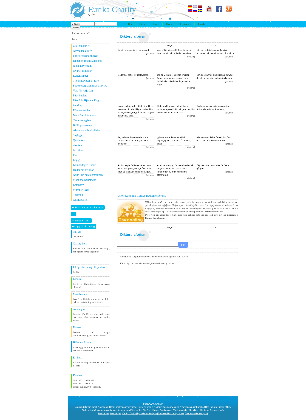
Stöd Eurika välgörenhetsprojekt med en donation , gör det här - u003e (154, 256)
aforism (140, 36)
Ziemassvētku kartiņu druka (171, 413)
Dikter (125, 36)
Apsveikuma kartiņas (147, 413)
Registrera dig (185, 24)
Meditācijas (103, 413)
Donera (169, 24)
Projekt (142, 24)
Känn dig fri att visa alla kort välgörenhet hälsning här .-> (147, 263)
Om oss (155, 24)
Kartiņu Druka (129, 413)
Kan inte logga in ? (81, 33)
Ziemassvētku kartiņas (196, 413)
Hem (130, 24)
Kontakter (202, 24)
